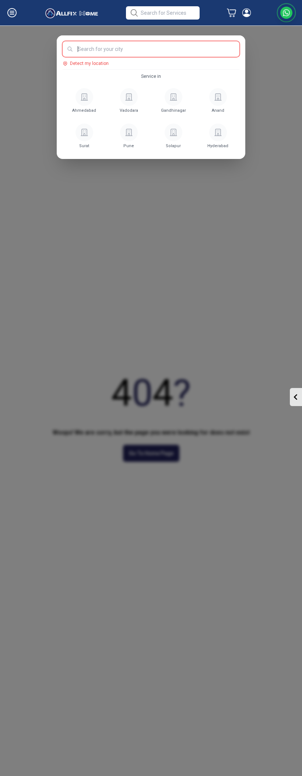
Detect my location (89, 63)
